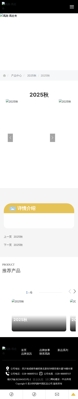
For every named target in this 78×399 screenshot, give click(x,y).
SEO (48, 379)
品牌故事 (44, 350)
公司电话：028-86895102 (24, 373)
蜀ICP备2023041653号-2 (19, 379)
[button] (75, 291)
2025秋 (31, 75)
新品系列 (63, 350)
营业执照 (38, 379)
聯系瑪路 (44, 353)
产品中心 (16, 75)
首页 (24, 350)
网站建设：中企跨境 (61, 379)
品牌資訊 (26, 353)
